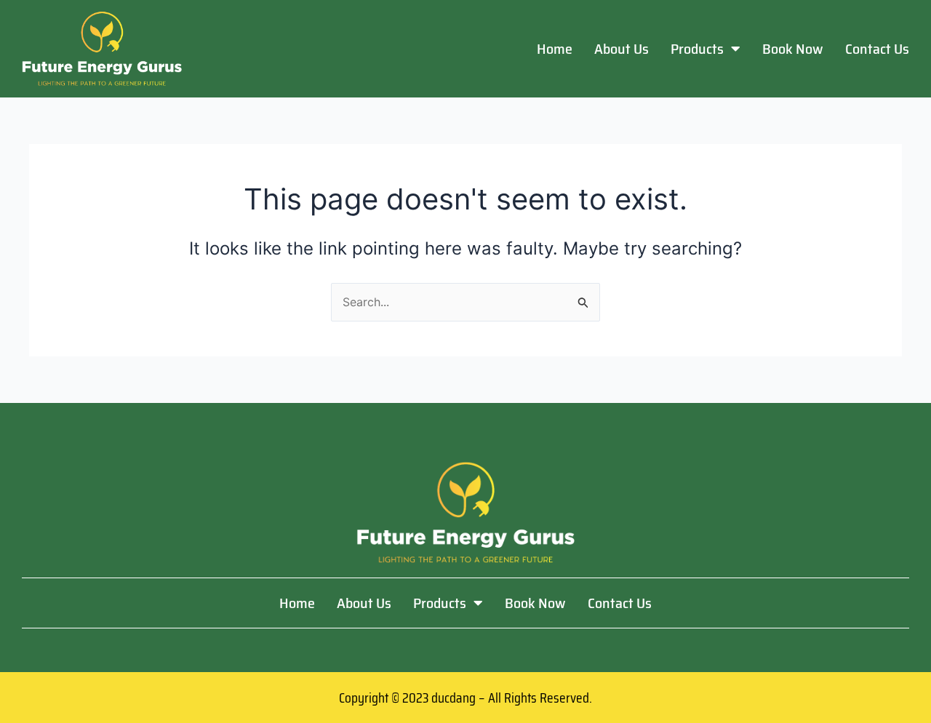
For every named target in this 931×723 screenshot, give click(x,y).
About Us (621, 48)
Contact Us (877, 48)
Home (554, 48)
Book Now (792, 48)
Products (697, 48)
